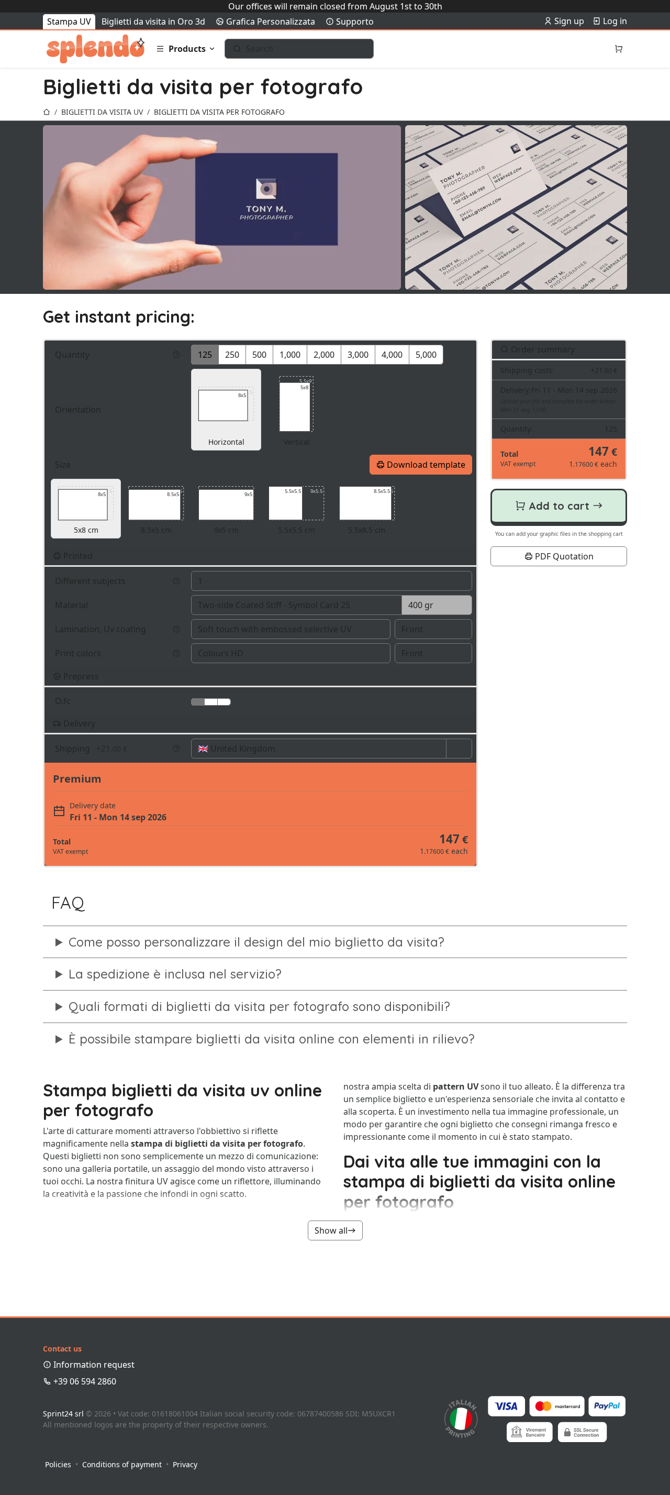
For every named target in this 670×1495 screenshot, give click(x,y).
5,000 (426, 354)
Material (72, 605)
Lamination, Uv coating (101, 629)
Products (187, 48)
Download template (425, 464)
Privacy (185, 1464)
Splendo (95, 49)
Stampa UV (69, 21)
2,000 (324, 354)
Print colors (79, 653)
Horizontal (230, 418)
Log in (614, 21)
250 (232, 354)
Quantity (73, 354)
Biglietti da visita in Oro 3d (153, 21)
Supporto (354, 21)
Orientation (79, 409)
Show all (331, 1230)
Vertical (298, 412)
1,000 (290, 354)
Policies (58, 1464)
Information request (93, 1364)
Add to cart (559, 505)
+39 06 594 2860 (83, 1381)
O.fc (64, 701)
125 (205, 354)
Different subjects (91, 581)
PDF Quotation (563, 557)
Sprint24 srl (63, 1414)
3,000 (358, 354)
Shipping (91, 748)
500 (259, 354)
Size (64, 464)
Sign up (568, 21)
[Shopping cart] (618, 48)
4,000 (392, 354)
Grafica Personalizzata (269, 21)
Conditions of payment (122, 1464)
